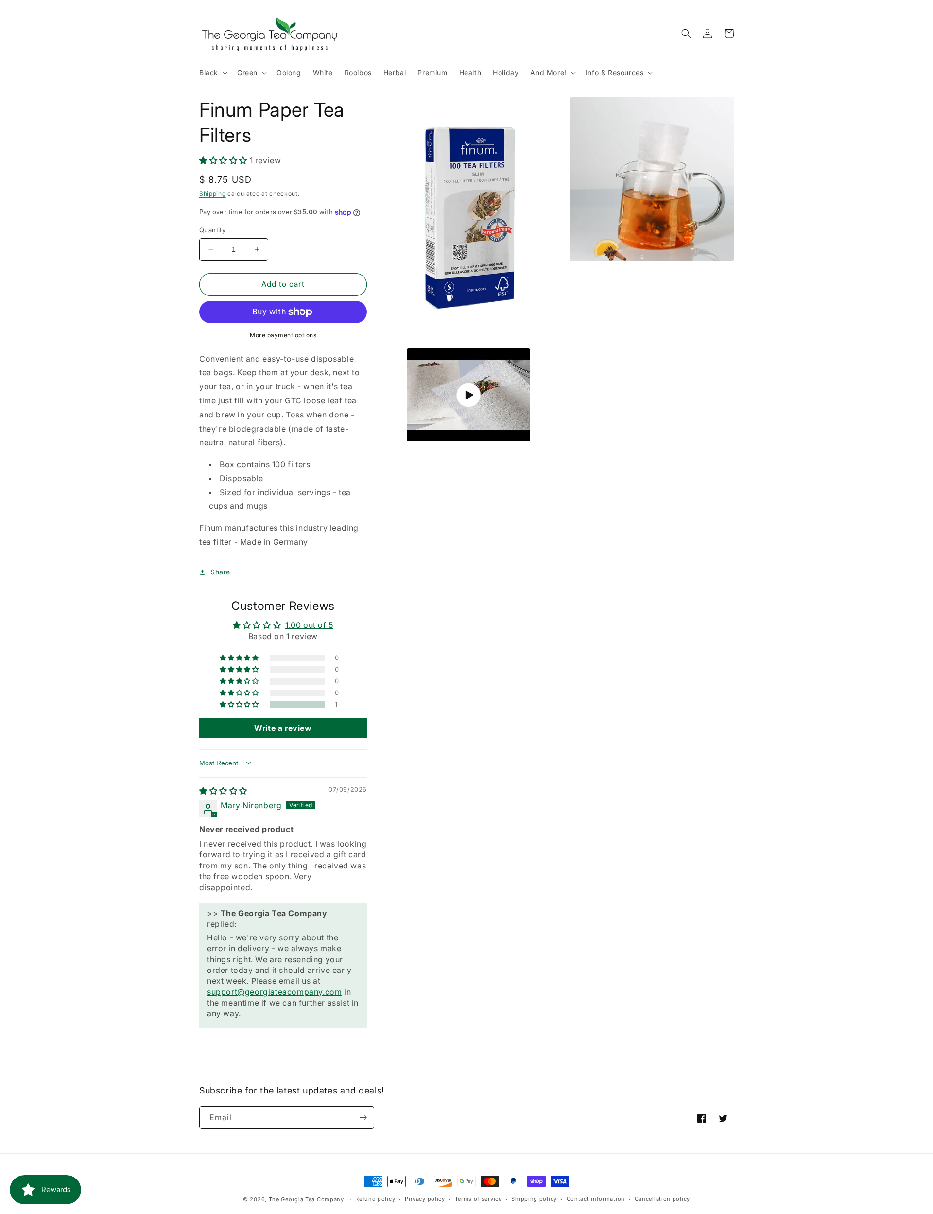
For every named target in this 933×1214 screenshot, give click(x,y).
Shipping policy (534, 1199)
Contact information (596, 1199)
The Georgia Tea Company (306, 1199)
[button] (212, 73)
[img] (223, 791)
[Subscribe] (363, 1117)
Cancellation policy (662, 1199)
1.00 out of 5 (309, 625)
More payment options (283, 335)
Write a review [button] (282, 728)
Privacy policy (425, 1199)
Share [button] (220, 572)
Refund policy (375, 1199)
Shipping (212, 193)
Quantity (212, 230)
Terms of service (478, 1199)
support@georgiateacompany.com (274, 992)
